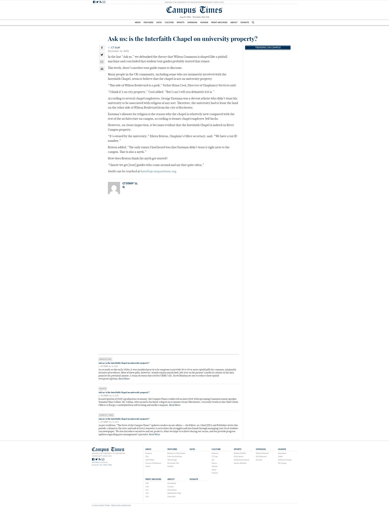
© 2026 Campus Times (101, 505)
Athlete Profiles (240, 453)
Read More (124, 379)
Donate (245, 22)
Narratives (282, 453)
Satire (280, 456)
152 (147, 493)
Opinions (192, 22)
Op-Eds (259, 460)
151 (147, 490)
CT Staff (115, 47)
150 (147, 487)
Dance (214, 463)
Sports (180, 22)
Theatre (215, 473)
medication (105, 359)
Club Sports (238, 456)
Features (148, 22)
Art (213, 460)
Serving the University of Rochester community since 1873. (108, 455)
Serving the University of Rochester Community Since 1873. (194, 2)
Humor (204, 22)
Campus (148, 453)
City (147, 456)
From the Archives (174, 456)
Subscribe (171, 496)
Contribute (171, 483)
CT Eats (215, 456)
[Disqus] (168, 236)
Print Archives (219, 22)
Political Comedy (285, 460)
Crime (147, 466)
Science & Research (153, 463)
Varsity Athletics (240, 463)
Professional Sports (241, 460)
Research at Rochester (176, 453)
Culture (169, 22)
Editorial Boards (262, 453)
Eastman (215, 453)
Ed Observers (261, 456)
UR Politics (149, 460)
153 (147, 496)
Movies (214, 466)
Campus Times (195, 10)
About (234, 22)
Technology (172, 460)
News (138, 22)
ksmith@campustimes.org (158, 171)
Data (159, 22)
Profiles (170, 466)
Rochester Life (173, 463)
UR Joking (282, 463)
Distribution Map (174, 493)
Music (214, 470)
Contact (170, 487)
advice (102, 388)
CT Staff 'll (130, 183)
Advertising (171, 490)
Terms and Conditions (121, 505)
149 (147, 483)
